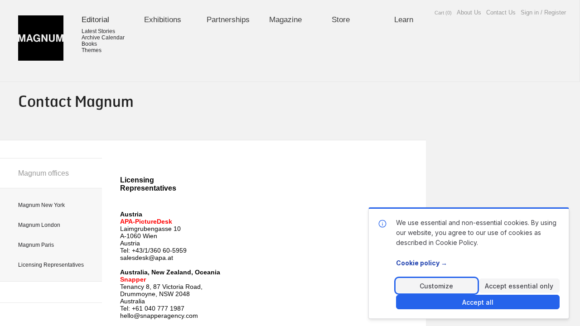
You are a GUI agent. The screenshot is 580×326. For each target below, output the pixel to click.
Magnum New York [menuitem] (41, 205)
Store (341, 19)
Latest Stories (98, 31)
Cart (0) (443, 12)
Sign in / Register (543, 12)
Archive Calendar (103, 37)
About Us (469, 12)
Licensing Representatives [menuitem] (51, 265)
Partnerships (228, 19)
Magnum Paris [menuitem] (36, 245)
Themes (92, 50)
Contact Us (501, 12)
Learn (403, 19)
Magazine (285, 19)
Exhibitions (162, 19)
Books (89, 44)
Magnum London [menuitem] (39, 225)
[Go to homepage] (40, 38)
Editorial (95, 19)
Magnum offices (43, 173)
